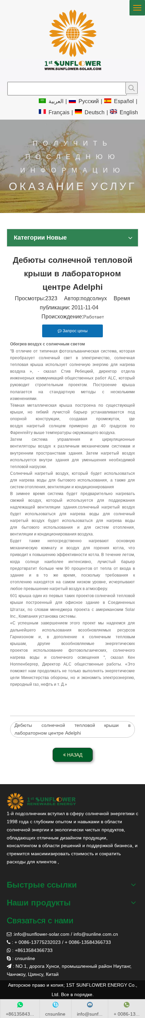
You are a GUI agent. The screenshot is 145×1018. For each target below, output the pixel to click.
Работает (93, 316)
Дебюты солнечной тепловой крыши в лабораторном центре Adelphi (72, 729)
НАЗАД (74, 755)
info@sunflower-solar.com (41, 934)
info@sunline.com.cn (96, 934)
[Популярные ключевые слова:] (131, 88)
